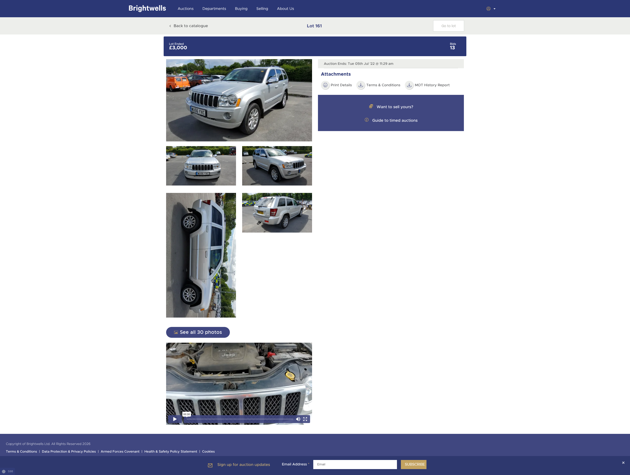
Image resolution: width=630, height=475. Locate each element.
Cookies (208, 452)
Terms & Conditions (383, 85)
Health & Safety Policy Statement (170, 452)
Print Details (341, 85)
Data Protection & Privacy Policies (69, 452)
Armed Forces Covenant (120, 452)
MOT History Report (432, 85)
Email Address (295, 464)
